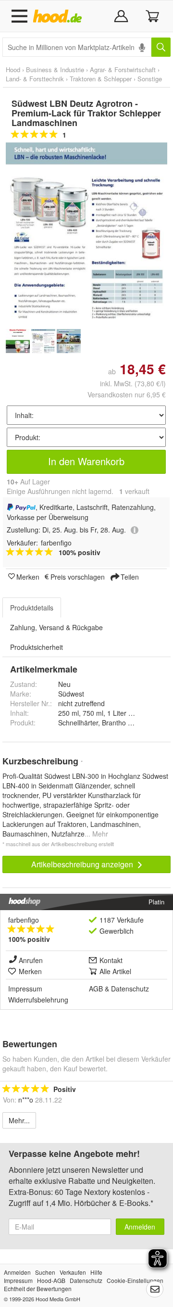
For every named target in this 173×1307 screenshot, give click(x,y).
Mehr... (19, 1120)
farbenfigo (23, 920)
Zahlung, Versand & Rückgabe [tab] (56, 627)
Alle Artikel (115, 971)
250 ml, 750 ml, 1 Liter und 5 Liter (109, 713)
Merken (27, 576)
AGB (96, 988)
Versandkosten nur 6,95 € (126, 394)
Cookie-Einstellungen (135, 1280)
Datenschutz (130, 988)
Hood (13, 69)
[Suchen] (161, 47)
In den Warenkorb (86, 461)
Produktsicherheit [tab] (36, 647)
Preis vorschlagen (77, 576)
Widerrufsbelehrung (38, 999)
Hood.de (59, 16)
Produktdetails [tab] (31, 607)
